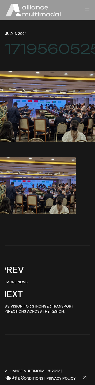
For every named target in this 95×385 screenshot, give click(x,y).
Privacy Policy (60, 378)
